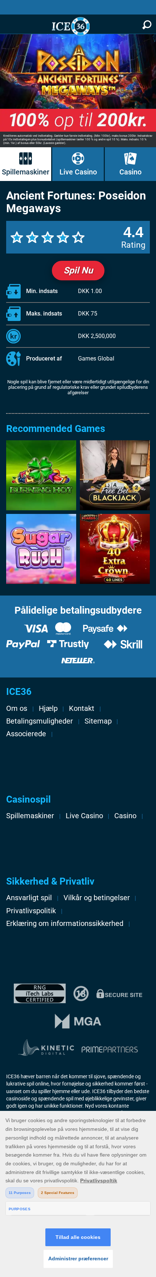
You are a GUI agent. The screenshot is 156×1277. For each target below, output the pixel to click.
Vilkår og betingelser (96, 898)
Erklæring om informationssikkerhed (64, 923)
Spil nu (78, 270)
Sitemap (98, 721)
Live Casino (78, 172)
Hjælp (48, 708)
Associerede (26, 734)
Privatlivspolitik (31, 911)
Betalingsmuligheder (39, 721)
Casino (130, 172)
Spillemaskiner (25, 172)
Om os (16, 708)
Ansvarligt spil (29, 898)
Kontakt (81, 708)
